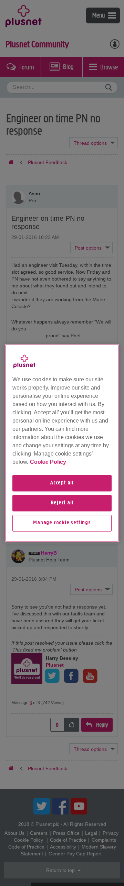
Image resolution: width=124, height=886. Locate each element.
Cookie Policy (48, 462)
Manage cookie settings (62, 523)
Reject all (62, 503)
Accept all (62, 483)
